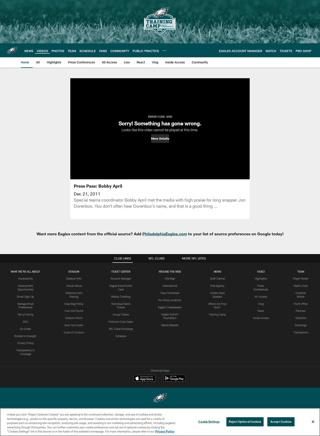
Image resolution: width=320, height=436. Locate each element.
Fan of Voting (25, 314)
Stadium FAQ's (74, 317)
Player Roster (300, 278)
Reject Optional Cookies (245, 421)
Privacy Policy (25, 342)
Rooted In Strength (25, 336)
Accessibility (25, 278)
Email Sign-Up (25, 296)
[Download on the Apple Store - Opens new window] (144, 378)
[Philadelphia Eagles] (160, 398)
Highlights (261, 278)
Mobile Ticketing (120, 296)
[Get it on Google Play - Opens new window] (174, 380)
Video (261, 271)
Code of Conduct (74, 332)
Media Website (169, 325)
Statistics (300, 317)
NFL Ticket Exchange (121, 328)
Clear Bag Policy (73, 303)
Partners (301, 310)
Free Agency (217, 285)
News (217, 271)
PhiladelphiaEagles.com (164, 233)
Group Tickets (121, 314)
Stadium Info (73, 278)
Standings (301, 325)
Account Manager (121, 278)
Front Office (301, 303)
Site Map (170, 278)
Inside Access (261, 317)
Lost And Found (74, 310)
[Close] (313, 422)
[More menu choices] (164, 50)
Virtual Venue (74, 285)
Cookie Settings (209, 421)
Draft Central (217, 278)
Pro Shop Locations (169, 300)
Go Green (25, 328)
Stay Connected (169, 292)
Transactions (300, 332)
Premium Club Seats (121, 321)
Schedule (120, 336)
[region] (160, 422)
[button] (160, 138)
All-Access (261, 296)
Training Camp (217, 314)
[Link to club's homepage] (12, 50)
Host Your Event (73, 325)
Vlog (261, 303)
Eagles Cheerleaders (170, 307)
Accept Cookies (280, 421)
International (170, 285)
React (261, 310)
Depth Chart (301, 285)
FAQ (25, 321)
